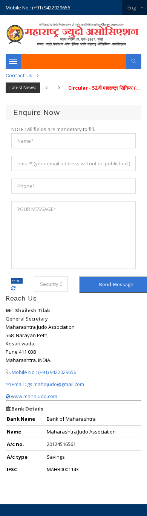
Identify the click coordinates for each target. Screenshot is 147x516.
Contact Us (19, 75)
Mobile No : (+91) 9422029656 (38, 7)
